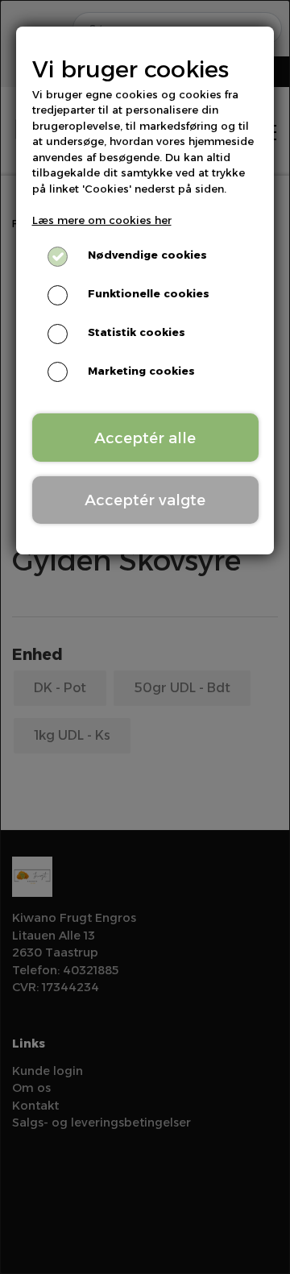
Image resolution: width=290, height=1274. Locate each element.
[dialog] (145, 637)
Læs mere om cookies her (102, 220)
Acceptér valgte (145, 500)
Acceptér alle (145, 438)
